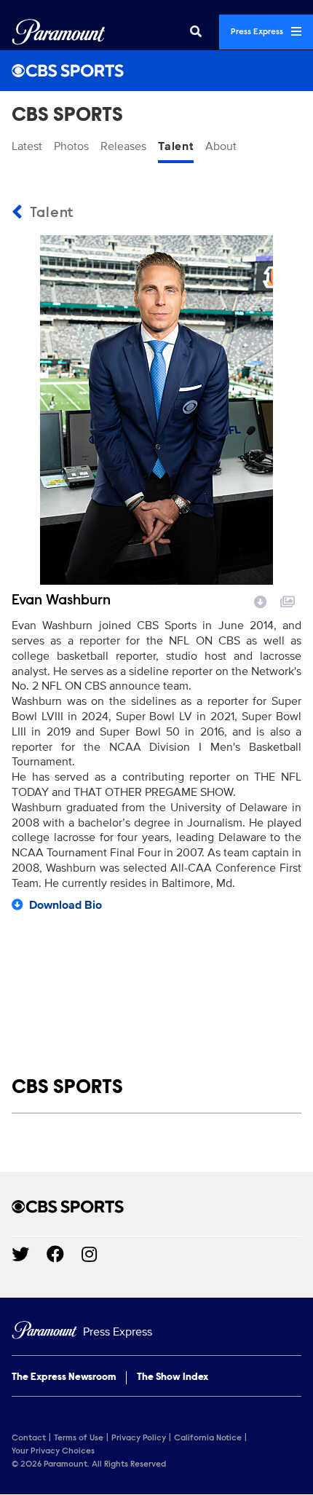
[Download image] (260, 600)
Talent (176, 146)
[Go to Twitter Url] (29, 1254)
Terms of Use (78, 1438)
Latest (27, 146)
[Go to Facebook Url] (64, 1254)
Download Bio (65, 905)
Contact (29, 1438)
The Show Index (172, 1378)
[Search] (195, 32)
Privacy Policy (138, 1438)
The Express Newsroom (64, 1378)
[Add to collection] (287, 600)
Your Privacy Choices (53, 1451)
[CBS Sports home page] (156, 1206)
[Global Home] (59, 32)
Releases (123, 146)
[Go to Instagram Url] (98, 1254)
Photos (71, 146)
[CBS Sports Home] (156, 70)
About (221, 146)
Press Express (258, 32)
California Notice (208, 1438)
